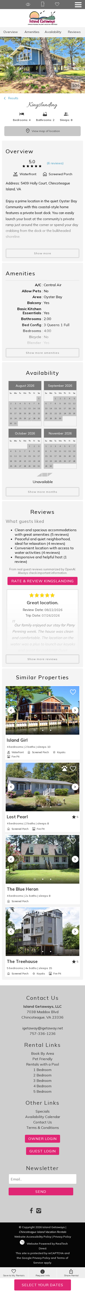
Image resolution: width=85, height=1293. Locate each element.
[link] (42, 722)
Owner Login (42, 1138)
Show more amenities (42, 352)
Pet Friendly (42, 1059)
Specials (43, 1111)
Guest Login (42, 1151)
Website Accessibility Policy (32, 1236)
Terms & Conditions (42, 1127)
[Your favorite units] (57, 4)
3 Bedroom (42, 1080)
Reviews (74, 32)
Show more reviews (42, 659)
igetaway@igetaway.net (42, 1028)
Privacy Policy (62, 1236)
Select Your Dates (42, 1285)
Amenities (31, 32)
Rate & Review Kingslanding (42, 581)
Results (12, 98)
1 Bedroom (42, 1069)
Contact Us (42, 1122)
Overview (10, 32)
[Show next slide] (75, 710)
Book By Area (42, 1053)
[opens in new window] (31, 1211)
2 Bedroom (42, 1075)
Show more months (42, 491)
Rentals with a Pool (42, 1064)
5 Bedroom (42, 1091)
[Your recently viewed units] (28, 4)
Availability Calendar (42, 1116)
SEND (40, 1191)
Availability (53, 32)
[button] (78, 4)
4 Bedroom (42, 1086)
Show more (42, 253)
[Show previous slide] (10, 710)
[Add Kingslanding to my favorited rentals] (77, 44)
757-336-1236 (43, 1033)
